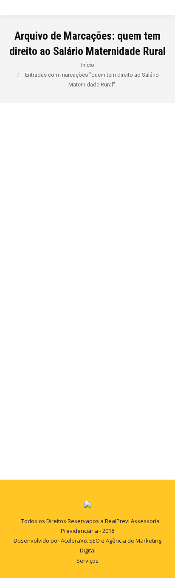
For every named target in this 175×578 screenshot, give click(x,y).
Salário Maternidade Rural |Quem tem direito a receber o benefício (86, 267)
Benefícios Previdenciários (53, 298)
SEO (94, 540)
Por (116, 298)
